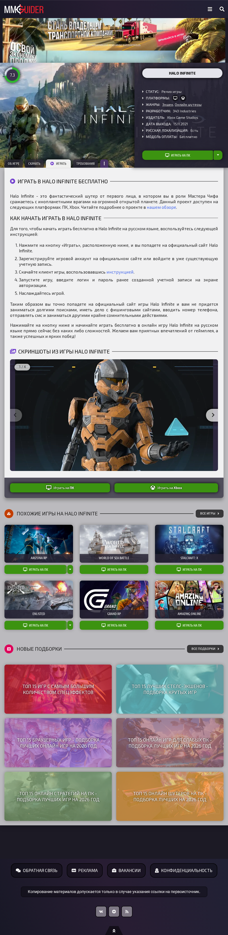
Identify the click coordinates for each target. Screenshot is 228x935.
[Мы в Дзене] (114, 911)
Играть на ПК (180, 155)
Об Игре (13, 163)
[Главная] (24, 9)
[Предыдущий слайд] (15, 415)
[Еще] (104, 163)
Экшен (167, 104)
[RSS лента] (126, 911)
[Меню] (210, 9)
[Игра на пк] (175, 98)
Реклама (88, 870)
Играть (61, 163)
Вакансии (129, 870)
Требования (85, 163)
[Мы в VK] (101, 911)
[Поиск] (222, 9)
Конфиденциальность (186, 870)
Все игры (207, 513)
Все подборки (203, 649)
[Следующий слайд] (213, 415)
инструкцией (120, 271)
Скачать (34, 163)
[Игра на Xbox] (183, 98)
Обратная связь (40, 870)
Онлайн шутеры (188, 104)
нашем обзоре (161, 207)
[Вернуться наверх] (114, 930)
